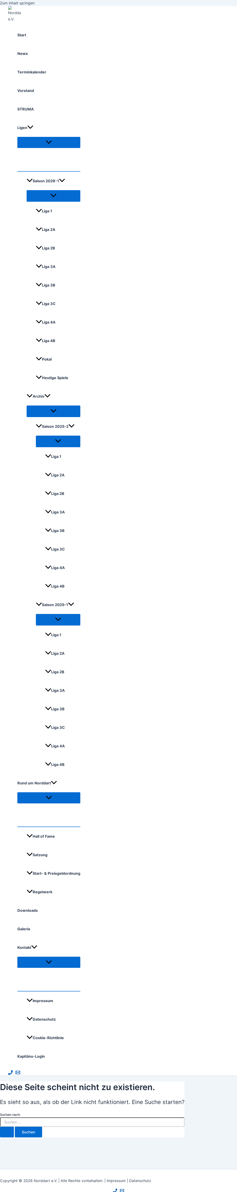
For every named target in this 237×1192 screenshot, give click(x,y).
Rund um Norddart (34, 783)
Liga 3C (49, 303)
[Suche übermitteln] (7, 1132)
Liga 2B (48, 248)
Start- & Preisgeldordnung (56, 873)
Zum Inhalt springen (17, 3)
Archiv (38, 396)
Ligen (22, 127)
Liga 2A (48, 229)
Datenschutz (44, 1019)
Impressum (43, 1000)
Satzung (40, 854)
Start (21, 35)
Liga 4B (48, 340)
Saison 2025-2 (55, 426)
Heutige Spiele (55, 377)
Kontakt (24, 947)
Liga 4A (49, 322)
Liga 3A (49, 266)
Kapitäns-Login (31, 1056)
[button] (30, 127)
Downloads (27, 910)
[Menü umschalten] (48, 142)
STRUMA (25, 109)
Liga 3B (48, 285)
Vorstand (25, 90)
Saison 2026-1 (46, 181)
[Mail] (18, 1073)
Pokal (47, 359)
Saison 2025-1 (55, 604)
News (22, 53)
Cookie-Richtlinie (48, 1037)
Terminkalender (31, 72)
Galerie (23, 929)
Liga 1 (47, 211)
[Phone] (10, 1073)
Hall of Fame (44, 836)
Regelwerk (42, 892)
